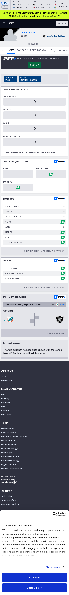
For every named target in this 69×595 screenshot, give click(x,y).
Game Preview (55, 333)
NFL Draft (6, 414)
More (62, 51)
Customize (33, 587)
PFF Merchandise (10, 504)
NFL (5, 3)
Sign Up (34, 65)
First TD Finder (8, 433)
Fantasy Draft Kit (10, 456)
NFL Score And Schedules (14, 437)
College (5, 410)
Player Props (7, 429)
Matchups (6, 452)
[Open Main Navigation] (3, 23)
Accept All (34, 577)
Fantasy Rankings (10, 460)
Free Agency (38, 50)
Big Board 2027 (9, 464)
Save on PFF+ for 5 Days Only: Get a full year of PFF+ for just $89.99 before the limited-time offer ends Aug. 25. (35, 14)
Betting (5, 398)
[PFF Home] (11, 23)
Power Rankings (9, 448)
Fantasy (22, 50)
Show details (53, 567)
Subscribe (6, 496)
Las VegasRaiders (56, 36)
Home (11, 50)
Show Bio (33, 44)
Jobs (4, 376)
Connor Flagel (28, 32)
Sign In (62, 23)
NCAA (5, 7)
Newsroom (6, 380)
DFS (3, 406)
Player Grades (8, 441)
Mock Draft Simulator (12, 468)
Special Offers (8, 500)
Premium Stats (9, 445)
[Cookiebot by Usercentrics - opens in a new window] (53, 514)
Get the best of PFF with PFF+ (37, 58)
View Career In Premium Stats (43, 251)
